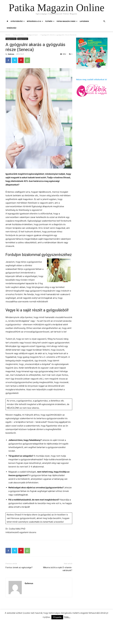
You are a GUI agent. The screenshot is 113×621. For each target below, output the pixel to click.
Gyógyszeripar (32, 35)
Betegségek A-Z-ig (34, 21)
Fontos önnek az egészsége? (19, 567)
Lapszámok (84, 21)
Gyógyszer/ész (17, 21)
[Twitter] (14, 60)
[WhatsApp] (27, 60)
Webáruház (11, 28)
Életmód (48, 21)
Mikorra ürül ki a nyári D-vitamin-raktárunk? (57, 569)
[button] (104, 21)
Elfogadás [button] (57, 617)
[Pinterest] (21, 60)
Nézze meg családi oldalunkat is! (91, 79)
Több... (67, 617)
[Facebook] (8, 60)
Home (8, 35)
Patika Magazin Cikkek (66, 21)
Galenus (11, 54)
